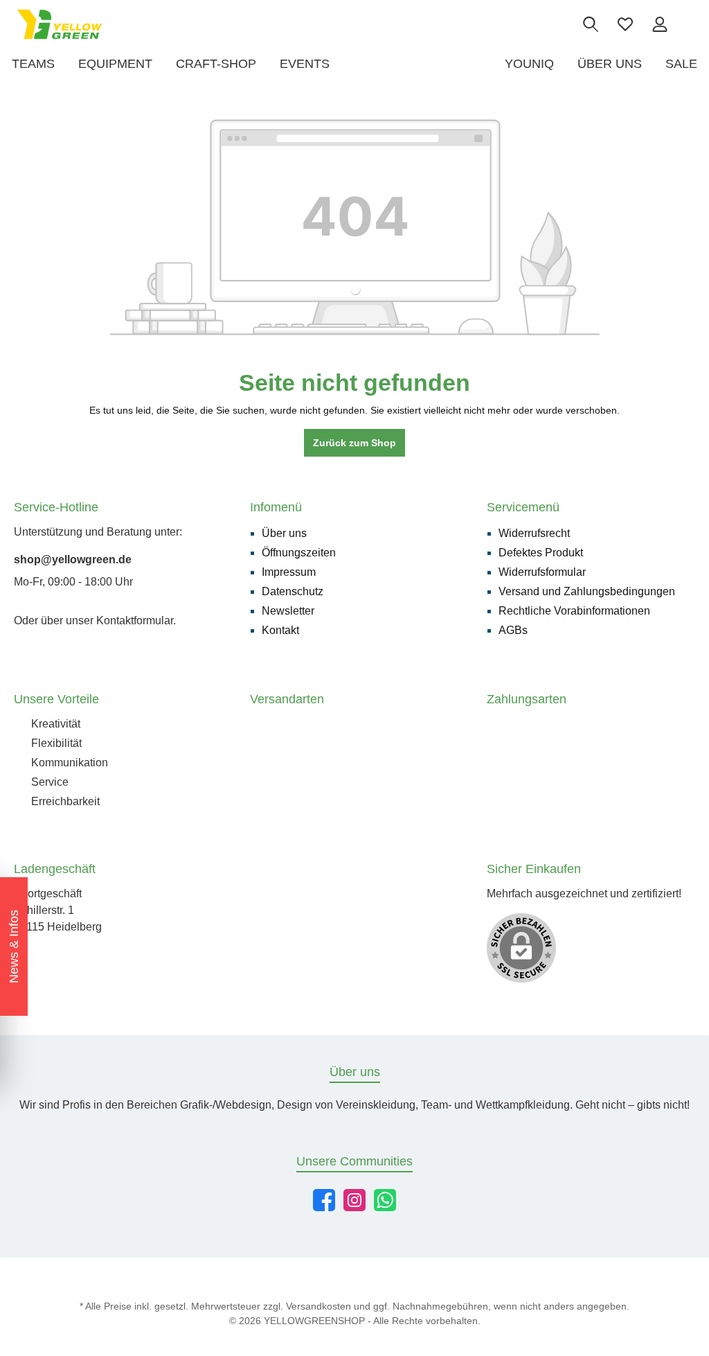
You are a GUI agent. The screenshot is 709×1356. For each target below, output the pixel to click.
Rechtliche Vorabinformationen (574, 611)
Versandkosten (318, 1306)
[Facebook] (324, 1200)
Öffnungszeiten (299, 552)
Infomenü (276, 507)
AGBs (513, 630)
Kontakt (280, 630)
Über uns (284, 533)
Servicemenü (523, 507)
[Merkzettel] (625, 24)
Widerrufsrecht (534, 533)
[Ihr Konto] (660, 24)
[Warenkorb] (686, 18)
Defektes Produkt (541, 552)
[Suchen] (590, 24)
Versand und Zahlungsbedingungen (587, 591)
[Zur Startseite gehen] (59, 24)
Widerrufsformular (542, 572)
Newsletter (288, 611)
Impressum (289, 572)
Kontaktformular (134, 620)
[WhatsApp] (385, 1200)
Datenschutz (292, 591)
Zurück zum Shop (354, 442)
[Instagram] (354, 1200)
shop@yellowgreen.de (73, 559)
